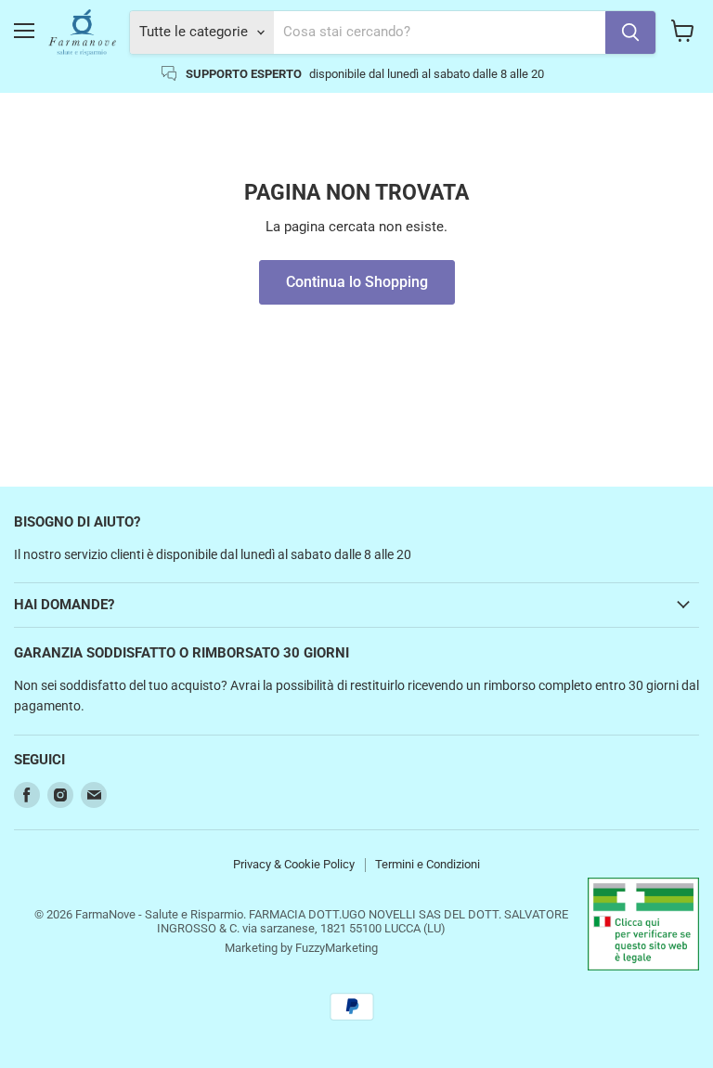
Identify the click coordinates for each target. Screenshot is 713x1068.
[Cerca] (630, 32)
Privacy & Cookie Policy (294, 864)
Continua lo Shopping (357, 282)
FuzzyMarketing (336, 948)
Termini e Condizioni (427, 864)
